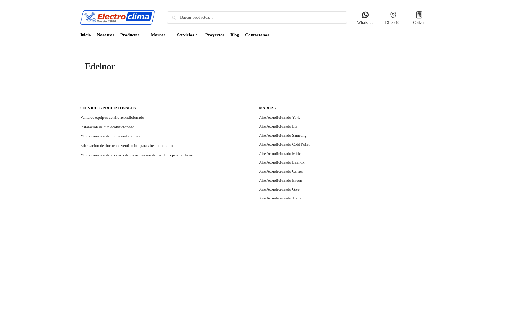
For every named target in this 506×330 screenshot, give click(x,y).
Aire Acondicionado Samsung (283, 135)
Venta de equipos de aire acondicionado (112, 117)
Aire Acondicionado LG (278, 126)
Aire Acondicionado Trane (280, 198)
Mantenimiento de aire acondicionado (110, 136)
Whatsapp (365, 22)
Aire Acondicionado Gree (279, 189)
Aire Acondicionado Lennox (282, 162)
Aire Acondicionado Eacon (280, 180)
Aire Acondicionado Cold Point (284, 144)
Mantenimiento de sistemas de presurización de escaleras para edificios (136, 155)
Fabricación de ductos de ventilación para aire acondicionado (129, 145)
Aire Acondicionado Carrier (281, 171)
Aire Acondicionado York (279, 117)
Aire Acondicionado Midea (280, 153)
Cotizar (419, 22)
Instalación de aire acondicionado (107, 127)
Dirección (393, 22)
